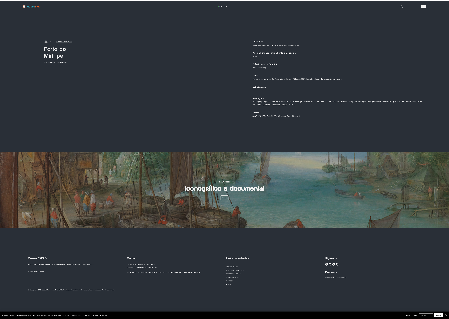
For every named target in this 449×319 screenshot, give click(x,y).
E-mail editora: (132, 267)
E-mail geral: (132, 264)
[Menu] (423, 6)
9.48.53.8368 (39, 271)
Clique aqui (329, 277)
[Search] (401, 6)
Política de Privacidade (99, 315)
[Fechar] (446, 315)
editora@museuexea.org (147, 267)
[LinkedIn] (333, 264)
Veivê (112, 290)
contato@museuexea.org (146, 264)
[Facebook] (337, 264)
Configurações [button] (411, 315)
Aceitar (438, 315)
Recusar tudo (426, 315)
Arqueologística (72, 290)
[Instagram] (326, 264)
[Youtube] (330, 264)
